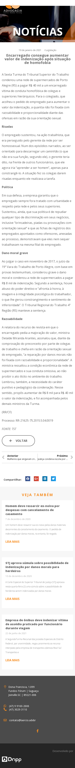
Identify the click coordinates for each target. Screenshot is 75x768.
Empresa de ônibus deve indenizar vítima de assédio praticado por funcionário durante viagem (36, 624)
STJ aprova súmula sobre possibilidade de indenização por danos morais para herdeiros (36, 567)
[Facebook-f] (37, 730)
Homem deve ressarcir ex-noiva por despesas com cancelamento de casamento (32, 510)
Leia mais (12, 542)
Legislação (51, 50)
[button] (18, 440)
